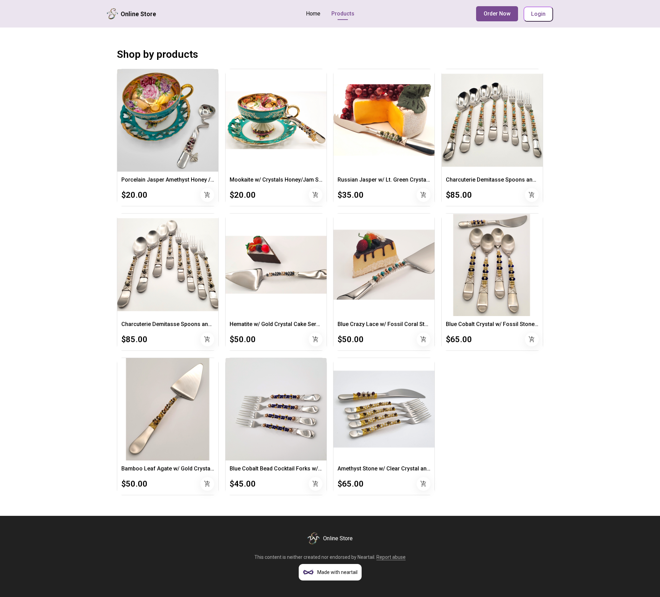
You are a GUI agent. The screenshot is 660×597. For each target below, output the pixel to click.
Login (538, 14)
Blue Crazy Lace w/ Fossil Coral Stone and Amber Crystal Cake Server (426, 324)
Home (313, 13)
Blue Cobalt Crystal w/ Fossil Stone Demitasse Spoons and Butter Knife (536, 324)
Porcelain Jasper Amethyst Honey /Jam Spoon (180, 179)
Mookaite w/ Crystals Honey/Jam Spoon (281, 179)
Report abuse (391, 557)
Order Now (497, 13)
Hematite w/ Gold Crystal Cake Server (277, 324)
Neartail (366, 557)
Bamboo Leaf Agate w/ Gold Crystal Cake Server (182, 468)
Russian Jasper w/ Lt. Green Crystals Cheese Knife (402, 179)
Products (342, 13)
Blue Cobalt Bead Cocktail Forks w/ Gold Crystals (291, 468)
